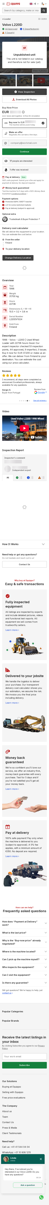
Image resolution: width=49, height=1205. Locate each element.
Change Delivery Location (18, 258)
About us (7, 1111)
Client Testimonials (12, 1133)
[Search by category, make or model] (44, 10)
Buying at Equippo (11, 1086)
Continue (24, 151)
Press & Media (9, 1127)
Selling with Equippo (12, 1092)
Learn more (11, 630)
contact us (6, 993)
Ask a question (28, 1185)
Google (41, 392)
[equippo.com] (13, 4)
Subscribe (24, 1065)
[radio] (24, 123)
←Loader (6, 19)
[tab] (19, 400)
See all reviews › (40, 401)
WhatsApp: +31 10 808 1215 (16, 1152)
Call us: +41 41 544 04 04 (16, 1147)
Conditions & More (18, 194)
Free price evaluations (13, 1097)
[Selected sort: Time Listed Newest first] (23, 112)
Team (5, 1116)
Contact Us (24, 564)
